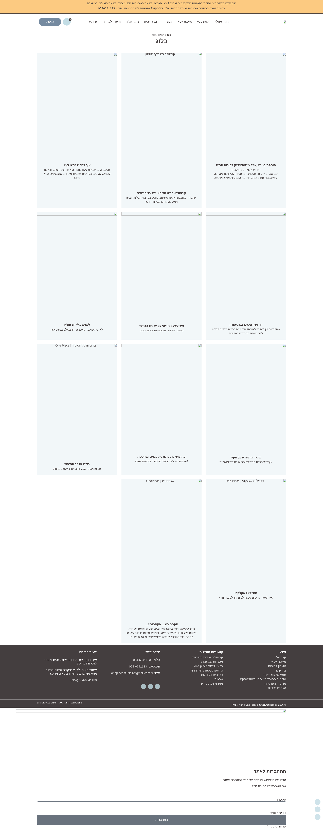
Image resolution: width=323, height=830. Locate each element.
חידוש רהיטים (153, 22)
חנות (161, 34)
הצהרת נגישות (277, 688)
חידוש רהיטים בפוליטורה (245, 324)
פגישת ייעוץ (184, 22)
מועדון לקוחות (112, 22)
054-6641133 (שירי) (83, 680)
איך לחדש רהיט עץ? (77, 165)
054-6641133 (142, 660)
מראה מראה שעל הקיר (245, 457)
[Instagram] (150, 686)
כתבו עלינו (132, 22)
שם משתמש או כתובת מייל (269, 786)
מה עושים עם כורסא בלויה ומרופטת (161, 456)
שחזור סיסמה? (276, 826)
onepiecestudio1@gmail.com (130, 673)
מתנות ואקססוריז (212, 683)
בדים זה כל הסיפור (77, 464)
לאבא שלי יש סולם (77, 325)
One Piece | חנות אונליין (244, 704)
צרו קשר (92, 22)
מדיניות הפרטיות (275, 683)
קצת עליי (203, 22)
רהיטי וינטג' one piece (208, 666)
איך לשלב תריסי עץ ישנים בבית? (161, 326)
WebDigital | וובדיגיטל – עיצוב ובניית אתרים (59, 702)
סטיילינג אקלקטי (246, 593)
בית (169, 34)
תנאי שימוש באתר (274, 675)
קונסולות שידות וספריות (207, 657)
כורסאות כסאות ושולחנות (207, 670)
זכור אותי (276, 813)
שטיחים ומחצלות (212, 675)
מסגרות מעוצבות (212, 661)
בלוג (169, 22)
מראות (218, 679)
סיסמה (281, 799)
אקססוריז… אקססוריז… (161, 624)
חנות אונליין (221, 22)
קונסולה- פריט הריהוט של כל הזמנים (161, 193)
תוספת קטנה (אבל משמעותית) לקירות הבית (246, 165)
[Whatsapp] (143, 686)
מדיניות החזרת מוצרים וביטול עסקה (263, 679)
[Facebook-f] (157, 686)
